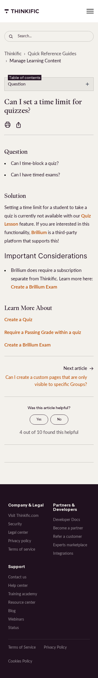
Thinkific (13, 53)
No (59, 419)
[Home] (21, 11)
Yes (38, 419)
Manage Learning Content (35, 61)
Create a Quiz (18, 319)
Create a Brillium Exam (34, 287)
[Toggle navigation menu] (90, 11)
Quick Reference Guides (52, 53)
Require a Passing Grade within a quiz (42, 332)
